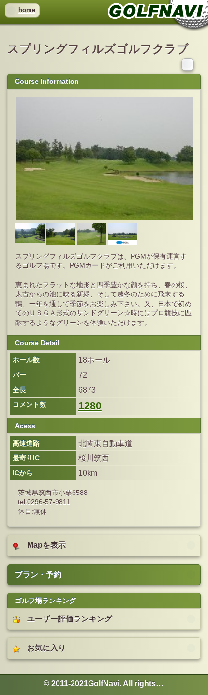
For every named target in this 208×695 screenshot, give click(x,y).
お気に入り (46, 648)
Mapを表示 (46, 545)
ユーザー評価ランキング (69, 619)
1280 (90, 406)
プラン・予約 (38, 575)
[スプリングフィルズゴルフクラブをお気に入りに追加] (188, 64)
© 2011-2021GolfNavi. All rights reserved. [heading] (104, 684)
